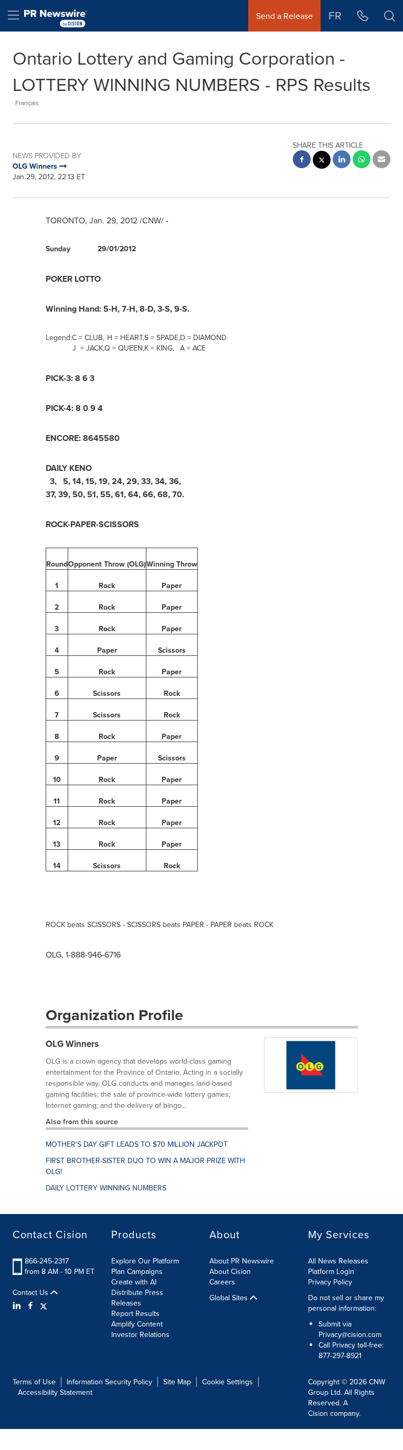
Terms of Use (34, 1381)
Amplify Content (137, 1324)
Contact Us (31, 1292)
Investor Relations (140, 1334)
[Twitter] (43, 1305)
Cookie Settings (227, 1381)
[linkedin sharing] (342, 160)
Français (27, 102)
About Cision (230, 1271)
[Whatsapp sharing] (361, 160)
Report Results (135, 1313)
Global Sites (229, 1297)
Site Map (177, 1381)
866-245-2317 (47, 1261)
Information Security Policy (109, 1381)
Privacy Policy (330, 1282)
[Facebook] (30, 1305)
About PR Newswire (241, 1261)
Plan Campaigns (137, 1271)
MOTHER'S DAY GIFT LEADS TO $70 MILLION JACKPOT (137, 1144)
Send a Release (284, 16)
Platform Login (331, 1271)
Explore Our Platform (145, 1261)
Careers (222, 1282)
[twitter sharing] (322, 161)
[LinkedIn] (18, 1305)
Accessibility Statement (55, 1392)
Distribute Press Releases (137, 1297)
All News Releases (338, 1261)
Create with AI (133, 1282)
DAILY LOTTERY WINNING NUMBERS (106, 1187)
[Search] (389, 16)
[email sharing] (381, 160)
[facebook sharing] (302, 160)
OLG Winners (72, 1043)
